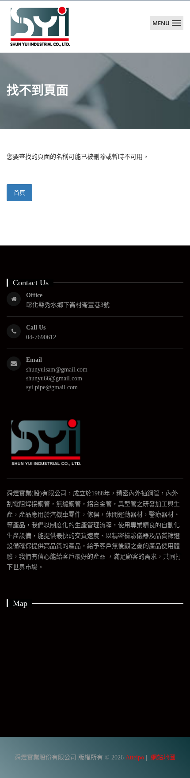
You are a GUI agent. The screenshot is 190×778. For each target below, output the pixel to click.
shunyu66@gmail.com (54, 378)
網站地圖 (163, 757)
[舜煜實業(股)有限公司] (40, 26)
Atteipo (134, 757)
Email (34, 359)
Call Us (36, 327)
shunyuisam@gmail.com (56, 369)
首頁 (19, 192)
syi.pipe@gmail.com (52, 387)
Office (34, 295)
